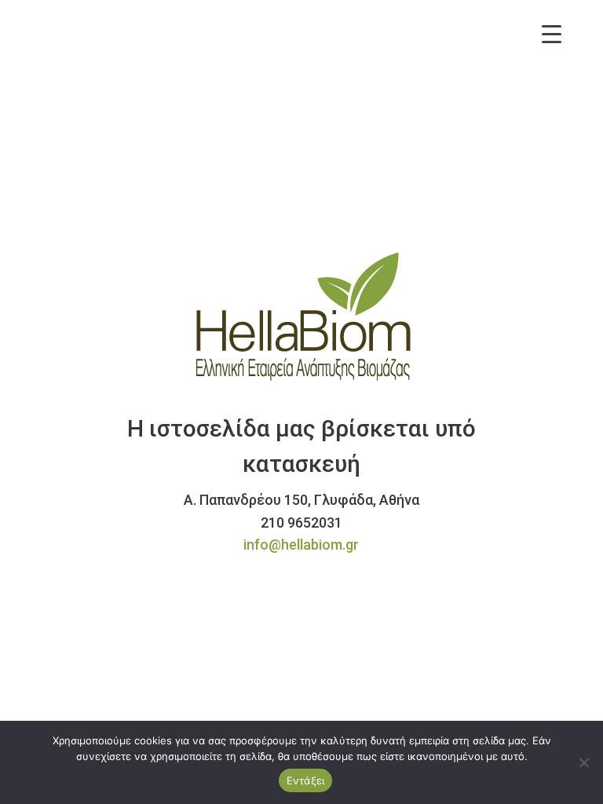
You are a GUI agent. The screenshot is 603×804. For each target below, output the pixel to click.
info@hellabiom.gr (301, 544)
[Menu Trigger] (551, 33)
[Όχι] (583, 762)
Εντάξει (306, 780)
